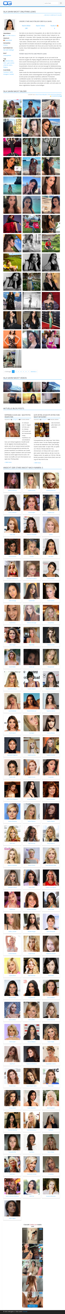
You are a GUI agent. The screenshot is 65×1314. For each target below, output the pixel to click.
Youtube (11, 74)
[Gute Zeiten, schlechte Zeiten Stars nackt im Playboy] (42, 430)
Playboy (5, 67)
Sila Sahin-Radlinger (8, 50)
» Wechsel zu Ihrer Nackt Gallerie (53, 15)
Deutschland (8, 40)
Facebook (6, 72)
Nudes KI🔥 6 (55, 27)
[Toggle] (61, 3)
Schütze (5, 45)
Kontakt (25, 1311)
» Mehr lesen (8, 462)
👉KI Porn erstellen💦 (56, 96)
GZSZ (4, 63)
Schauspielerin (7, 55)
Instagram (6, 74)
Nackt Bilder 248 (26, 27)
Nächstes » (34, 371)
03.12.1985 (8, 35)
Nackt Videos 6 (40, 27)
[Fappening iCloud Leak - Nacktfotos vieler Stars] (13, 430)
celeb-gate (14, 419)
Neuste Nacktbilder (41, 94)
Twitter (11, 72)
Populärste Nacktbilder (54, 94)
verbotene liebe (9, 61)
